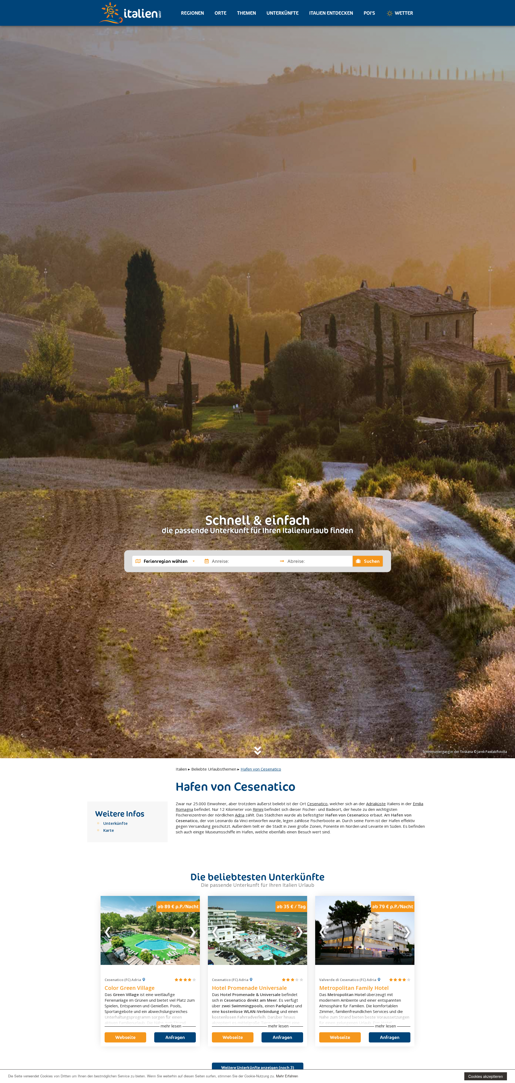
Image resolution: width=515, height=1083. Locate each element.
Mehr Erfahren (287, 1075)
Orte (220, 13)
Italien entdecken (331, 13)
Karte (108, 830)
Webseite (125, 1037)
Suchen (371, 561)
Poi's (369, 13)
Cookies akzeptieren (485, 1076)
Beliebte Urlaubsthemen (213, 769)
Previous (108, 930)
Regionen (192, 13)
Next (192, 930)
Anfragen (175, 1037)
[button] (165, 561)
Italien (181, 769)
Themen (246, 13)
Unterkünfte (283, 13)
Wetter (403, 13)
